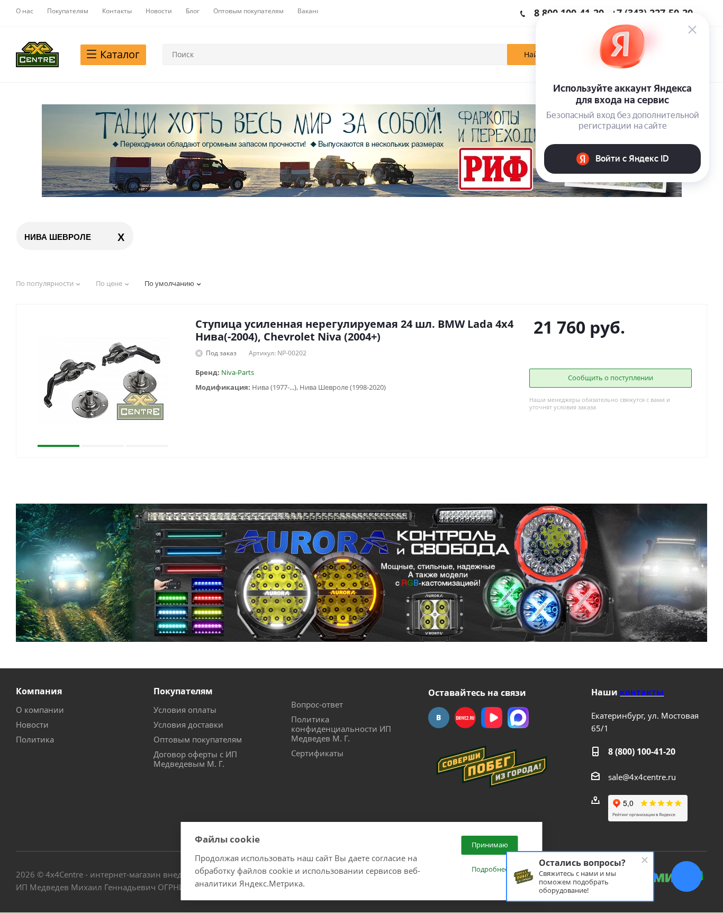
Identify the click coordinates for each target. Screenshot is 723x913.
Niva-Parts (237, 372)
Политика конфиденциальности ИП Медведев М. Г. (341, 729)
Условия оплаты (184, 709)
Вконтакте (438, 717)
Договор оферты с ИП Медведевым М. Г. (195, 759)
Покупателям (183, 691)
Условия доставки (188, 724)
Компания (39, 691)
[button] (58, 381)
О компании (40, 709)
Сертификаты (317, 753)
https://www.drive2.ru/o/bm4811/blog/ (465, 717)
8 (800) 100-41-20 (641, 751)
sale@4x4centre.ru (642, 777)
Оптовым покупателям (197, 739)
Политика (35, 739)
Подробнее (490, 869)
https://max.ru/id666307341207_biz (518, 717)
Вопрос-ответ (317, 704)
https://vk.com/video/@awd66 (491, 717)
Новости (32, 724)
